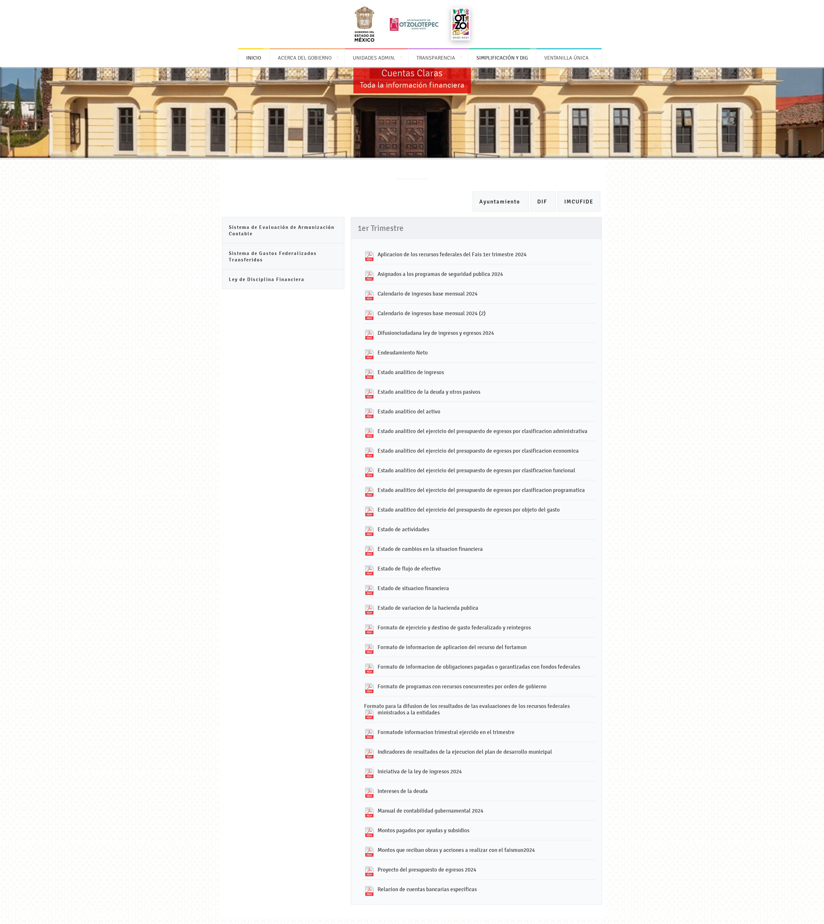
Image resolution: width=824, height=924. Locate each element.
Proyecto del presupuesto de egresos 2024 (427, 869)
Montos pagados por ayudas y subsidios (423, 830)
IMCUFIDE (579, 201)
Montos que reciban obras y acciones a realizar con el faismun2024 (456, 850)
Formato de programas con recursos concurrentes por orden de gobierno (462, 686)
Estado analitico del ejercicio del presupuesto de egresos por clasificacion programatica (481, 490)
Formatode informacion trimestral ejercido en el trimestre (446, 732)
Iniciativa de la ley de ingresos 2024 (420, 771)
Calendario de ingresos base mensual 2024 (428, 293)
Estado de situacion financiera (413, 588)
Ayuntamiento (500, 201)
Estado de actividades (403, 529)
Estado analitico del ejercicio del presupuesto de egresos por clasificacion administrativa (482, 431)
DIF (543, 201)
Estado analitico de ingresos (411, 372)
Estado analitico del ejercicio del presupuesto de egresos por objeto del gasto (469, 509)
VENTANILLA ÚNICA (566, 58)
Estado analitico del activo (409, 411)
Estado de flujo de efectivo (409, 568)
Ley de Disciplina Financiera (266, 279)
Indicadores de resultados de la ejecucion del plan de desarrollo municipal (465, 752)
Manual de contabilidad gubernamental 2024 (430, 810)
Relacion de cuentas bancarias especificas (427, 889)
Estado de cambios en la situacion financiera (430, 549)
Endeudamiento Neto (403, 352)
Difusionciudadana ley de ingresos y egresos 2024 (436, 333)
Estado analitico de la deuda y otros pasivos (429, 392)
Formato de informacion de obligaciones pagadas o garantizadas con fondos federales (479, 667)
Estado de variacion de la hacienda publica (428, 608)
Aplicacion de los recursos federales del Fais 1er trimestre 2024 (452, 254)
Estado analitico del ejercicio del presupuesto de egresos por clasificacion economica (478, 451)
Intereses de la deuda (403, 791)
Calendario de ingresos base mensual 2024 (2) (432, 313)
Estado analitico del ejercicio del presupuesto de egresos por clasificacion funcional (476, 470)
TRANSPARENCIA (436, 58)
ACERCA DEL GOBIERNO (305, 58)
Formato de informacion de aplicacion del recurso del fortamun (452, 647)
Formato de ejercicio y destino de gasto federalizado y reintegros (454, 627)
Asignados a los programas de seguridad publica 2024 (440, 274)
